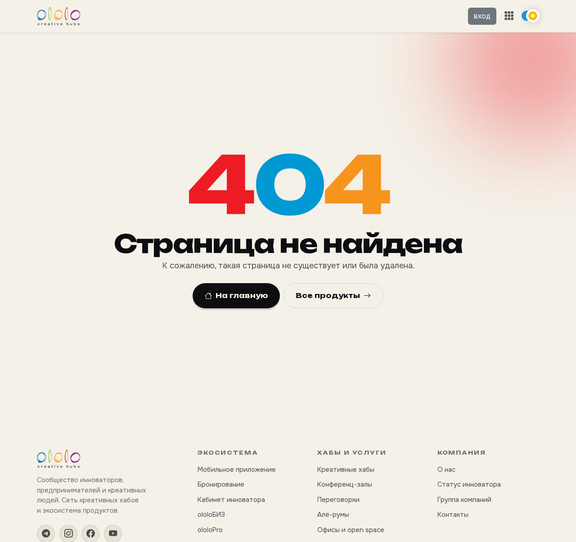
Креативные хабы (345, 469)
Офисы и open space (350, 530)
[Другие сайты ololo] (509, 16)
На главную (242, 295)
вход (482, 16)
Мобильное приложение (237, 469)
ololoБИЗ (211, 514)
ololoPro (210, 530)
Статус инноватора (469, 484)
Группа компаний (464, 500)
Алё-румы (333, 514)
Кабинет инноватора (231, 500)
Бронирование (221, 484)
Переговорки (338, 500)
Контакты (452, 514)
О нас (446, 469)
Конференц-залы (344, 484)
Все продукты (328, 295)
